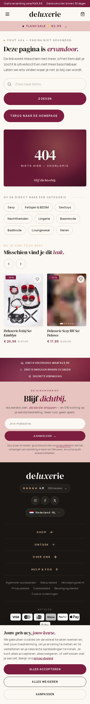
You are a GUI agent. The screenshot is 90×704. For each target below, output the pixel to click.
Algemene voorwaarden (21, 582)
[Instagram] (35, 500)
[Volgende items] (21, 264)
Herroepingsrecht (72, 582)
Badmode (15, 230)
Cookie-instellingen (45, 594)
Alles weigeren (45, 681)
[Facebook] (45, 500)
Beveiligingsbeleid (66, 588)
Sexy (11, 207)
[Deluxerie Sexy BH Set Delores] (66, 300)
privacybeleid (63, 445)
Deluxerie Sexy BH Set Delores (63, 333)
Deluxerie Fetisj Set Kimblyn (18, 333)
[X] (55, 500)
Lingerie (44, 218)
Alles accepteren (44, 669)
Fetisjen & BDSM (37, 207)
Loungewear (41, 230)
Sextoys (65, 207)
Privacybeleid (20, 588)
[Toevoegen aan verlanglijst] (37, 279)
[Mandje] (82, 14)
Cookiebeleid (41, 588)
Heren (64, 230)
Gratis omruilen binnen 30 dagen (66, 3)
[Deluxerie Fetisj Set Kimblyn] (23, 300)
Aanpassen (45, 694)
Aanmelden (44, 436)
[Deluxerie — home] (45, 14)
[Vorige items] (9, 264)
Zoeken (45, 99)
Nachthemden (18, 218)
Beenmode (68, 218)
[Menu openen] (7, 14)
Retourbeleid (48, 582)
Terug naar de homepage (34, 116)
